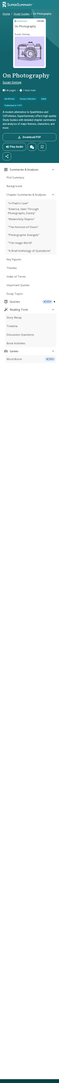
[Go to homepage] (18, 4)
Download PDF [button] (32, 137)
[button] (32, 147)
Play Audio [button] (16, 146)
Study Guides (22, 14)
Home (6, 14)
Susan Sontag (12, 82)
